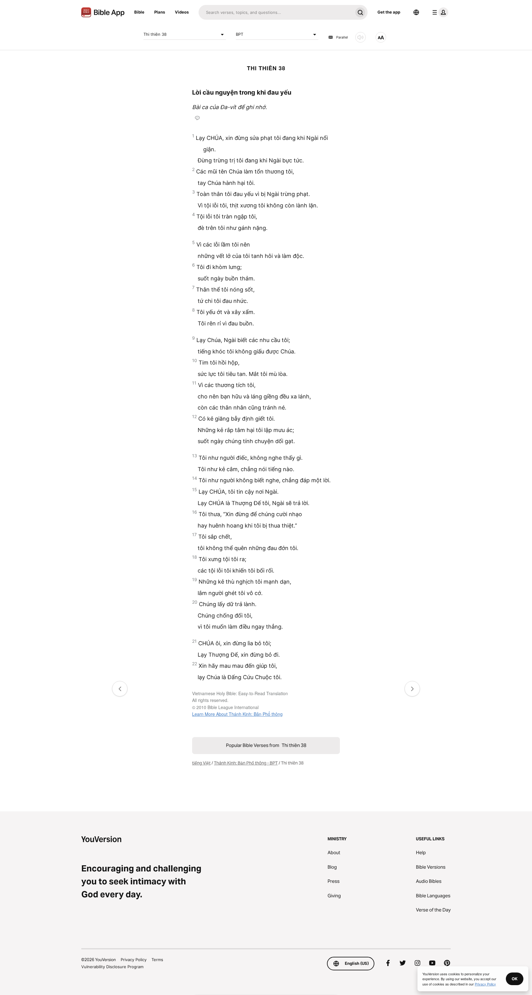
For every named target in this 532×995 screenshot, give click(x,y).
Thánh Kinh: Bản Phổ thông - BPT (246, 763)
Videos (182, 12)
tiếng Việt (201, 763)
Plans (159, 12)
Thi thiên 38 (155, 34)
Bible (139, 12)
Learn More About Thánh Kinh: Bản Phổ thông (237, 714)
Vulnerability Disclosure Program (112, 966)
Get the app (388, 12)
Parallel (342, 37)
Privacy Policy (134, 959)
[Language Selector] (416, 12)
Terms (157, 959)
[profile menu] (439, 12)
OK (515, 978)
